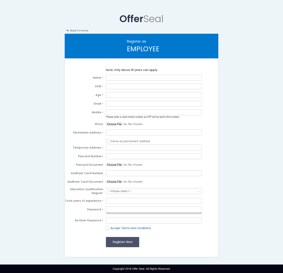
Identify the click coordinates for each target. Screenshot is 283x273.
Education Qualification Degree (86, 191)
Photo (99, 124)
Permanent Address (88, 132)
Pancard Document (89, 165)
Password (95, 209)
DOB (99, 86)
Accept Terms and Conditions (131, 228)
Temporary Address (88, 148)
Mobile (97, 112)
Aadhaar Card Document (85, 182)
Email (98, 104)
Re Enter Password (89, 220)
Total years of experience (84, 201)
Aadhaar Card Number (87, 173)
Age (99, 95)
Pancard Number (90, 156)
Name (98, 78)
